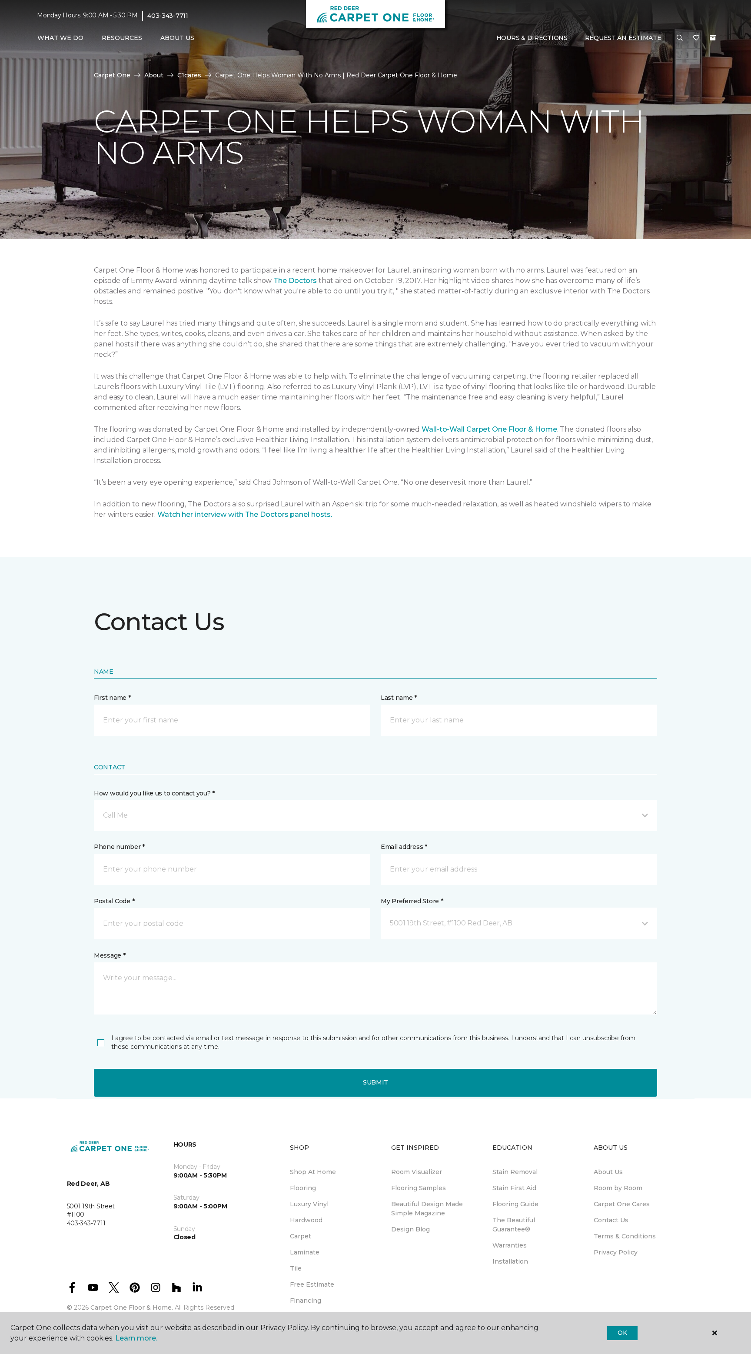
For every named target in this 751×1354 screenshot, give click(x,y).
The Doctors (295, 280)
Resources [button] (122, 38)
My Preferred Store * (412, 901)
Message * (109, 955)
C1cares (189, 75)
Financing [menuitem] (305, 1300)
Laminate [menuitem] (304, 1252)
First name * (112, 698)
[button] (679, 38)
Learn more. (136, 1338)
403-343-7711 (167, 16)
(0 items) (713, 38)
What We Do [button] (60, 38)
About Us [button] (177, 38)
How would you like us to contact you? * (154, 793)
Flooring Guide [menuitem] (515, 1204)
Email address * (404, 847)
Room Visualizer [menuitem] (416, 1172)
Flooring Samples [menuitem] (418, 1188)
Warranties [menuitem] (509, 1245)
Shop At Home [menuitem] (313, 1172)
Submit (375, 1082)
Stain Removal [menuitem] (515, 1172)
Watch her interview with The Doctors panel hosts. (244, 514)
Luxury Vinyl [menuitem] (309, 1204)
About (153, 75)
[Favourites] (696, 38)
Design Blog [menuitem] (410, 1229)
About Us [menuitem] (608, 1172)
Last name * (399, 698)
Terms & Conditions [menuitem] (625, 1236)
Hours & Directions (532, 38)
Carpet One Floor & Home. (131, 1307)
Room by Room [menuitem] (618, 1188)
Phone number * (119, 847)
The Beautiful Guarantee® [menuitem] (513, 1224)
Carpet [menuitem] (300, 1236)
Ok (622, 1333)
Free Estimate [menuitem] (312, 1284)
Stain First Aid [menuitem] (514, 1188)
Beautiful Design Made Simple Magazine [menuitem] (427, 1208)
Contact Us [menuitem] (611, 1220)
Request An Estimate (623, 38)
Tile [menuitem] (296, 1268)
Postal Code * (114, 901)
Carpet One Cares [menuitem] (622, 1204)
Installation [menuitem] (510, 1261)
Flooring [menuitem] (303, 1188)
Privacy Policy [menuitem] (616, 1252)
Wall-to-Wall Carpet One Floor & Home (489, 429)
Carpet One (112, 75)
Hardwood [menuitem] (306, 1220)
